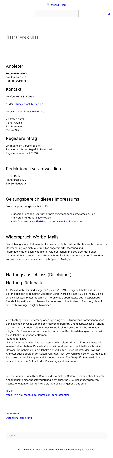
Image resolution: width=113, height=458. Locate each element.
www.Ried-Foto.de (40, 221)
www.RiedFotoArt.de (69, 221)
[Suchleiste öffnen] (109, 14)
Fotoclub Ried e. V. (35, 449)
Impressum (12, 413)
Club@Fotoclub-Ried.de (29, 104)
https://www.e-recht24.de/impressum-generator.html (37, 394)
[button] (1, 455)
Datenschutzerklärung (19, 417)
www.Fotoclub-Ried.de (30, 111)
